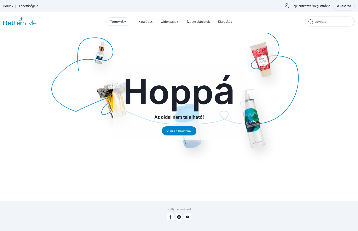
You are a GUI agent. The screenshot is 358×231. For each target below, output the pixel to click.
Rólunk (8, 6)
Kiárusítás (225, 21)
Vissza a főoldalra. (179, 131)
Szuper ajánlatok (198, 21)
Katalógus (145, 21)
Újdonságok (169, 21)
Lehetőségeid (28, 6)
